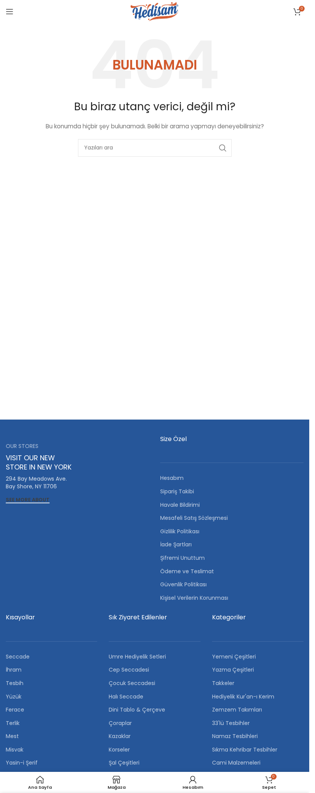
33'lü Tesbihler (231, 723)
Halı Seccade (126, 696)
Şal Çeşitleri (124, 762)
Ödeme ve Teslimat (187, 571)
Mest (12, 736)
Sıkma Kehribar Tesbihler (244, 749)
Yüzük (14, 696)
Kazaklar (120, 736)
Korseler (119, 749)
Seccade (18, 656)
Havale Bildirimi (180, 505)
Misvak (14, 749)
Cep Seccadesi (129, 670)
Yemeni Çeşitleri (234, 656)
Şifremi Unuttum (182, 558)
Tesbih (14, 683)
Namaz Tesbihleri (235, 736)
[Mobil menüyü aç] (9, 11)
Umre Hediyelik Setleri (137, 656)
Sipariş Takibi (177, 491)
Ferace (15, 709)
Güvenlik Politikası (183, 584)
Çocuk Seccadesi (132, 683)
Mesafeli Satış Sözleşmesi (194, 518)
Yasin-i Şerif (22, 762)
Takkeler (223, 683)
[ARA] (223, 148)
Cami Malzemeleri (236, 762)
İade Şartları (176, 544)
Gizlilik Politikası (179, 531)
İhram (14, 670)
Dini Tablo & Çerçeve (137, 709)
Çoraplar (120, 723)
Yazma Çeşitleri (233, 670)
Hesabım (172, 478)
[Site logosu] (154, 11)
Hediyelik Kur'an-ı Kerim (243, 696)
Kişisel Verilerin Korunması (194, 598)
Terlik (13, 723)
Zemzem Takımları (237, 709)
